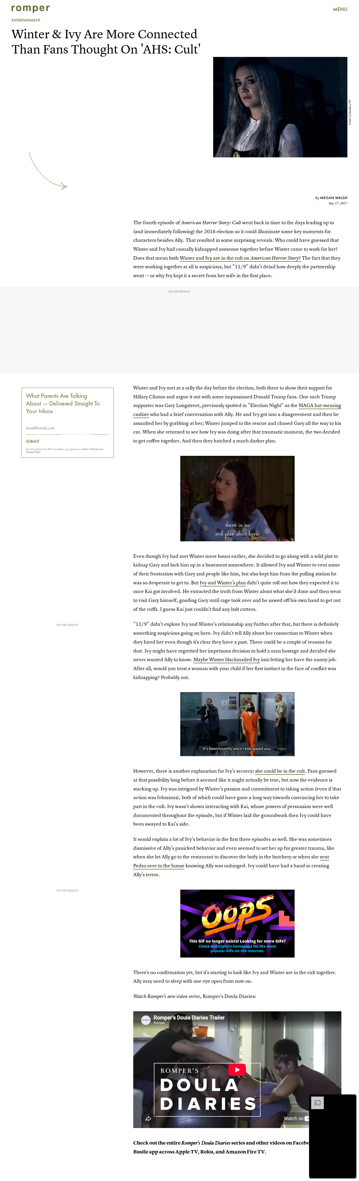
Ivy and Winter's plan (223, 582)
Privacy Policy (33, 451)
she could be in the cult (280, 771)
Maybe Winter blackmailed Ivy (226, 659)
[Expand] (315, 1099)
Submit (32, 441)
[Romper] (31, 9)
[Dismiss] (350, 1099)
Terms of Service (90, 449)
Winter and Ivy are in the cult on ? (240, 258)
